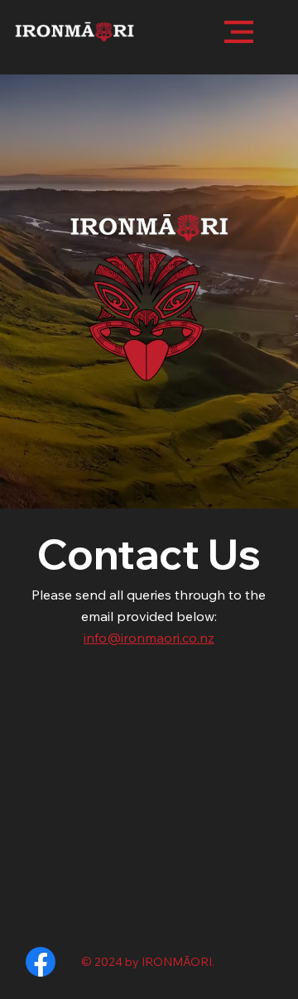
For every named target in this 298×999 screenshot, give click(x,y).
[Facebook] (40, 962)
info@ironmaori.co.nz (149, 637)
